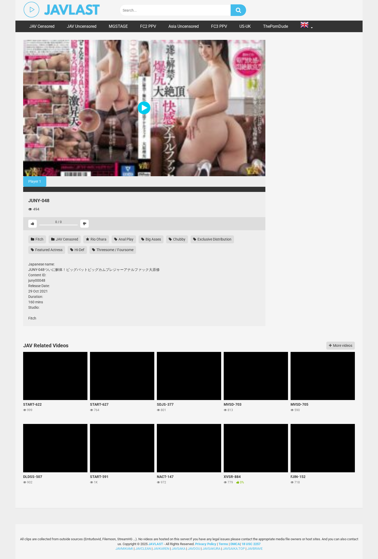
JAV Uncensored (81, 26)
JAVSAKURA (211, 549)
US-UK (245, 26)
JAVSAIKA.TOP (234, 549)
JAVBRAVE (255, 549)
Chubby (178, 239)
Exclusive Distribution (214, 239)
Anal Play (125, 239)
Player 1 (34, 181)
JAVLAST (155, 544)
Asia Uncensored (183, 26)
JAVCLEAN (143, 549)
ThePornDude (275, 26)
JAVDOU (194, 549)
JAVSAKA (178, 549)
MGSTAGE (118, 26)
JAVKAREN (161, 549)
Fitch (39, 239)
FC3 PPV (219, 26)
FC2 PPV (148, 26)
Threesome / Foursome (114, 250)
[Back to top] (361, 543)
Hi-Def (79, 250)
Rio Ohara (98, 239)
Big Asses (153, 239)
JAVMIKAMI (124, 549)
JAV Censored (42, 26)
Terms (224, 544)
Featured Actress (48, 250)
